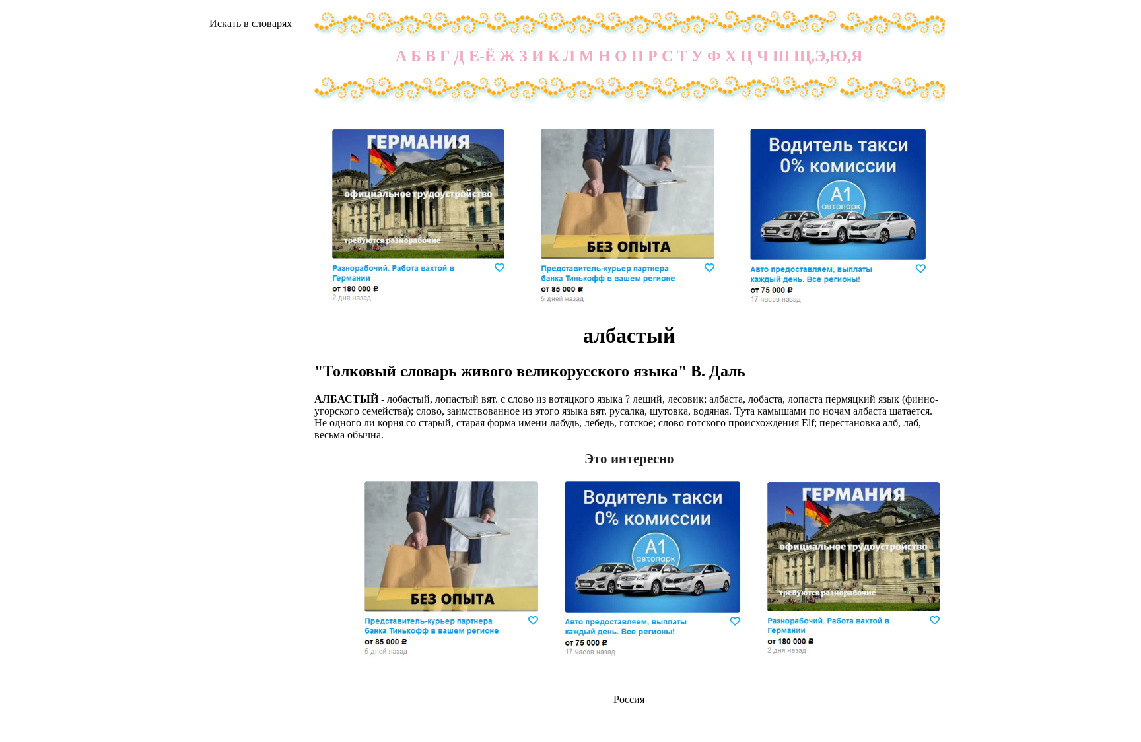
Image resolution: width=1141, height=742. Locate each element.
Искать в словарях (250, 23)
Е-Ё (482, 56)
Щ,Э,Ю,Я (828, 56)
